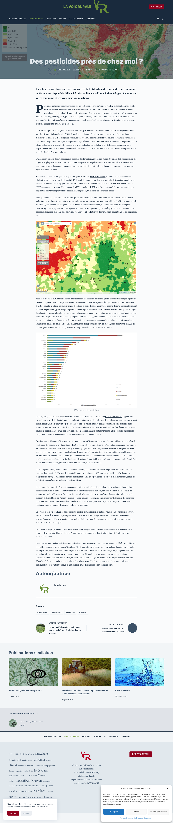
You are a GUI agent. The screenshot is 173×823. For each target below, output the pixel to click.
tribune (45, 797)
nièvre (35, 785)
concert (30, 765)
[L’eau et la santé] (139, 672)
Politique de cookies (126, 818)
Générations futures (113, 416)
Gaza (44, 770)
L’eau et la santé (122, 690)
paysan (49, 785)
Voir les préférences (158, 812)
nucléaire (42, 786)
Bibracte (12, 760)
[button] (167, 788)
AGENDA (62, 19)
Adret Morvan (29, 754)
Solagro (96, 410)
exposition (19, 771)
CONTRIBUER (156, 7)
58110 (17, 754)
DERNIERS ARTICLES (17, 19)
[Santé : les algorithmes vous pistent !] (33, 672)
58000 (11, 754)
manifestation (19, 780)
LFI (27, 775)
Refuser (136, 812)
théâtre (39, 797)
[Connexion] (158, 19)
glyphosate (56, 612)
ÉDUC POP (51, 19)
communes (22, 766)
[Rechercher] (163, 19)
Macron (42, 775)
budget (30, 760)
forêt (37, 770)
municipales (46, 781)
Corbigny (12, 771)
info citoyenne (106, 70)
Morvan (36, 780)
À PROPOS (91, 19)
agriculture (42, 612)
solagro (82, 612)
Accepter (114, 812)
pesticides (70, 612)
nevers (27, 785)
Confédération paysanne (45, 765)
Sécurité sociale (26, 797)
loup (35, 775)
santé (116, 70)
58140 (22, 754)
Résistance (50, 791)
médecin (19, 786)
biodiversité (92, 70)
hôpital (21, 775)
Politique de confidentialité (142, 818)
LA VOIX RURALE (77, 7)
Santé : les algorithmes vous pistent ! (25, 690)
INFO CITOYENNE (36, 19)
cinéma (39, 759)
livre (30, 775)
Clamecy (49, 760)
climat (13, 765)
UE (51, 797)
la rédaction (60, 585)
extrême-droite (28, 771)
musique (12, 786)
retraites (39, 791)
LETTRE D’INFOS (76, 19)
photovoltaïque (25, 791)
